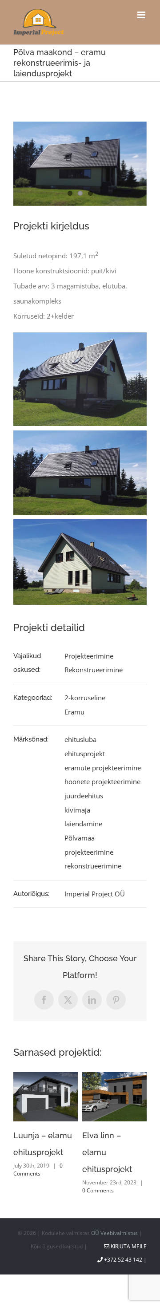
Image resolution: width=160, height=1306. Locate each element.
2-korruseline (84, 697)
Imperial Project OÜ (94, 893)
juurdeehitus (83, 795)
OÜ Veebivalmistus (114, 1233)
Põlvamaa (79, 837)
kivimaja (77, 809)
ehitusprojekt (84, 753)
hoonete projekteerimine (102, 781)
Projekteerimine (88, 655)
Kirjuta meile (128, 1246)
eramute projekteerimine (102, 767)
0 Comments (44, 1186)
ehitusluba (80, 739)
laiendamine (83, 823)
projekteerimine (88, 852)
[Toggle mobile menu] (142, 15)
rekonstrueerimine (92, 865)
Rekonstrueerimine (93, 669)
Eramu (74, 711)
